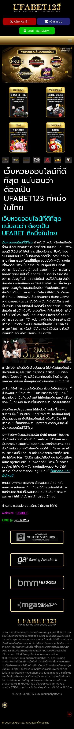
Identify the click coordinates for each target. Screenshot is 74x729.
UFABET (22, 513)
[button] (70, 40)
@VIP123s (21, 520)
